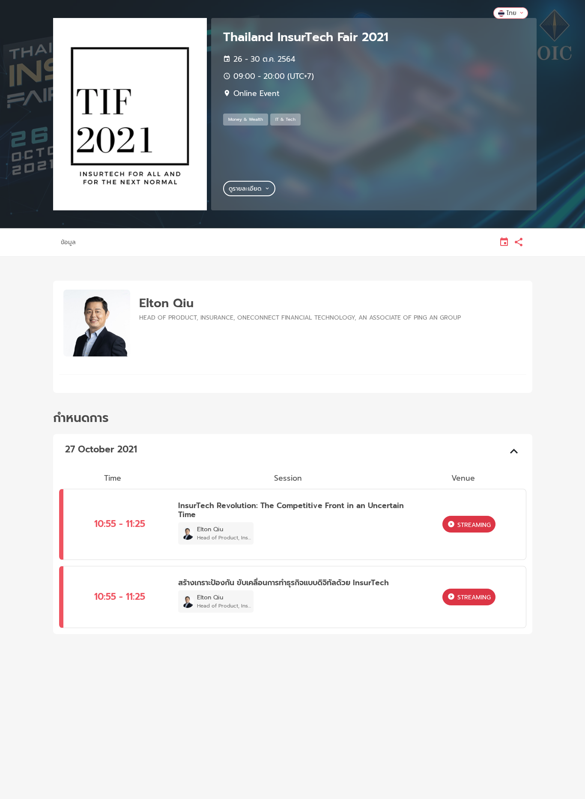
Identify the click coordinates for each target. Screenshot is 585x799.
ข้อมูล (68, 242)
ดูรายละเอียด (245, 188)
